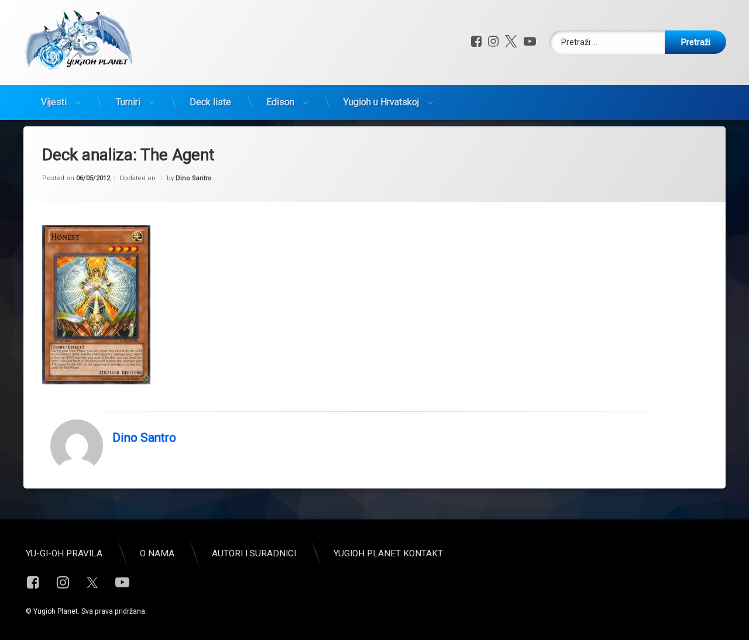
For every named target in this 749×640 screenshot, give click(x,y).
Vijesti (54, 102)
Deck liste (210, 102)
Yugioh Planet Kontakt (388, 553)
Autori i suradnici (254, 553)
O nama (157, 553)
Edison (280, 102)
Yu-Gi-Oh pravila (64, 553)
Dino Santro (194, 178)
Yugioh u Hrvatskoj (381, 102)
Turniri (128, 102)
